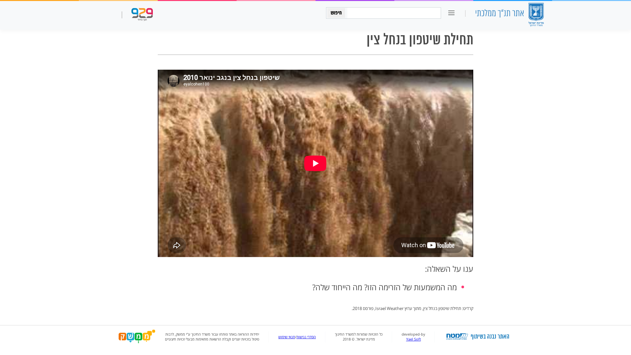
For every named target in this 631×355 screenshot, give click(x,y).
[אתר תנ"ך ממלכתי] (509, 15)
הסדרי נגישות (306, 337)
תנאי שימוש (286, 337)
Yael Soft (413, 339)
